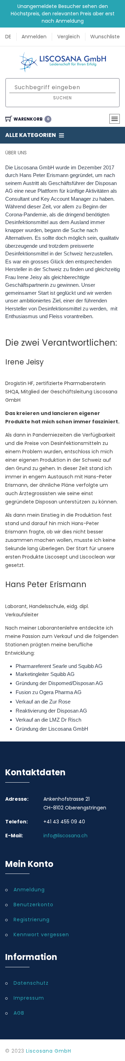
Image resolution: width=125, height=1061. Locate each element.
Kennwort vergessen (41, 934)
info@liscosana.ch (65, 835)
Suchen (62, 98)
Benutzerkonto (33, 904)
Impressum (29, 997)
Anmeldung (29, 889)
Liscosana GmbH (48, 1050)
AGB (19, 1012)
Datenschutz (31, 982)
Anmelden (34, 36)
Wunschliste (105, 36)
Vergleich (68, 36)
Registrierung (32, 919)
